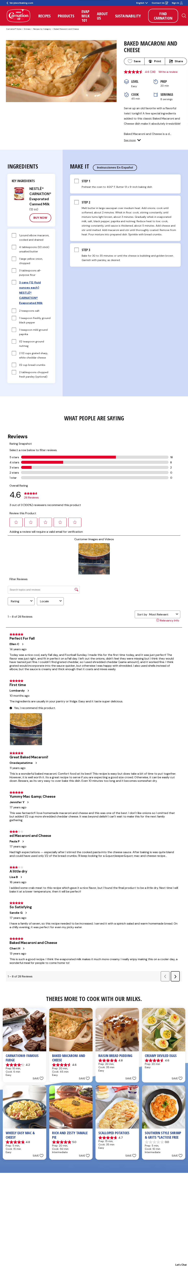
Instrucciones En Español (115, 167)
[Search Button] (184, 16)
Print (157, 61)
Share (179, 61)
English (140, 2)
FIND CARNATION (163, 16)
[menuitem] (44, 15)
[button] (132, 140)
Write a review (168, 72)
